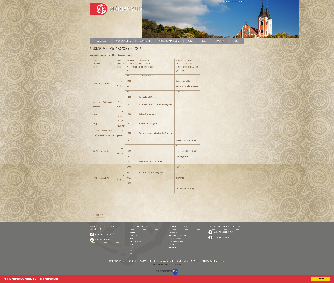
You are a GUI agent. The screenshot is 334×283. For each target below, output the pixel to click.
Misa (190, 41)
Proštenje (145, 41)
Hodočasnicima (123, 41)
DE (239, 2)
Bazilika (101, 41)
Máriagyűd (125, 9)
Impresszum (207, 261)
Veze (235, 41)
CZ (226, 2)
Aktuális (171, 244)
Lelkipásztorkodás (175, 238)
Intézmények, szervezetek (177, 235)
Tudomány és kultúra (176, 241)
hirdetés (99, 215)
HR (232, 2)
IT (236, 2)
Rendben (320, 279)
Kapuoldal (172, 247)
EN (242, 2)
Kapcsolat (219, 261)
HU (222, 2)
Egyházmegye (173, 232)
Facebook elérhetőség (105, 234)
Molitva (220, 41)
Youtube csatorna (103, 240)
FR (229, 2)
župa (204, 41)
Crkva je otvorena (169, 41)
